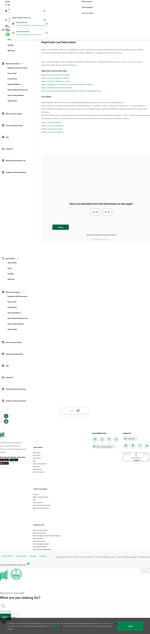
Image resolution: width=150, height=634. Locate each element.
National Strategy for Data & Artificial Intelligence (47, 535)
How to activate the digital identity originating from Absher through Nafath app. (71, 90)
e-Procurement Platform (40, 546)
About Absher (36, 452)
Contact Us (36, 494)
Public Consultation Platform (41, 544)
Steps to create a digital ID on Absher (55, 77)
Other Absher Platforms (21, 17)
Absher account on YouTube (52, 128)
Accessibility (36, 466)
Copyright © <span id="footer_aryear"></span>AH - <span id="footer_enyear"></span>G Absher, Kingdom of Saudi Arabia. (103, 556)
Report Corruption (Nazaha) (40, 497)
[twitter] (133, 445)
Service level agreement (40, 463)
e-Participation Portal (39, 541)
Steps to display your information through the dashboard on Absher (67, 84)
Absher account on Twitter (51, 122)
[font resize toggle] (102, 439)
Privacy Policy (37, 455)
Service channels (38, 502)
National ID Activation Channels (42, 505)
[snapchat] (147, 445)
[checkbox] (95, 212)
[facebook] (140, 445)
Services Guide (87, 13)
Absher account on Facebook (52, 125)
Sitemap (33, 555)
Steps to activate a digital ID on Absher (56, 81)
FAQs (34, 499)
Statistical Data (37, 469)
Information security (38, 472)
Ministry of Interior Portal (40, 530)
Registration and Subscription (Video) (55, 74)
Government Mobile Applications (42, 549)
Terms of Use (36, 458)
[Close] (4, 2)
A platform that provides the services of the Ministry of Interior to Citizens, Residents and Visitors (13, 447)
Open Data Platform (38, 538)
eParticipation (87, 7)
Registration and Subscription (41, 508)
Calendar (42, 555)
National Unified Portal (39, 533)
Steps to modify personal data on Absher (56, 87)
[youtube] (126, 445)
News (34, 461)
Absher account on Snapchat (52, 131)
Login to (72, 410)
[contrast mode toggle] (95, 439)
